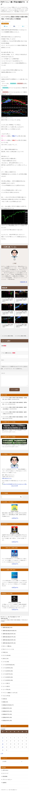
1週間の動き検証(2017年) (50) (9, 636)
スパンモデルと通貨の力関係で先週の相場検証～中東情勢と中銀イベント (7, 313)
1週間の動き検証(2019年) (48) (9, 643)
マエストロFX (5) (6, 695)
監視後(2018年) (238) (7, 717)
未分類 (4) (5, 698)
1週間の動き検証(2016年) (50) (9, 633)
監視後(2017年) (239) (7, 714)
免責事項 (4, 782)
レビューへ (15, 518)
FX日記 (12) (5, 652)
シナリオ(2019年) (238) (8, 680)
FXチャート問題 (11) (7, 646)
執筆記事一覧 (23, 281)
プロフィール (14, 467)
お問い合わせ (5, 770)
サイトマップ (5, 773)
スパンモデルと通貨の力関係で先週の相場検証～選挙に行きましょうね (21, 313)
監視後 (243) (5, 701)
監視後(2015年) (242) (7, 708)
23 (2, 747)
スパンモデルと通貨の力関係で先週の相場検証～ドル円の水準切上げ (21, 325)
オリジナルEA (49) (6, 655)
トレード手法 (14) (6, 689)
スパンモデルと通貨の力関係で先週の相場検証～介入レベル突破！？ (7, 325)
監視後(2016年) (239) (7, 711)
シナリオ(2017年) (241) (8, 674)
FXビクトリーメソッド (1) (8, 649)
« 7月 (2, 753)
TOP (11, 616)
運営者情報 (5, 776)
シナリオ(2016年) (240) (8, 670)
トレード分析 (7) (6, 683)
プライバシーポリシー (7, 779)
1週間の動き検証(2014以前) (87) (9, 630)
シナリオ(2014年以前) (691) (9, 664)
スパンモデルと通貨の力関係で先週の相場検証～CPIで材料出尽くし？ (8, 335)
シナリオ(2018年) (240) (8, 677)
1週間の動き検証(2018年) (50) (9, 639)
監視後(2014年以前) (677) (8, 705)
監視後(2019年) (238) (7, 720)
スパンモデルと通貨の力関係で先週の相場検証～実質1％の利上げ (7, 300)
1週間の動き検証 (5, 23)
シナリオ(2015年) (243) (8, 667)
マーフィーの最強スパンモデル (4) (10, 692)
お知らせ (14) (5, 658)
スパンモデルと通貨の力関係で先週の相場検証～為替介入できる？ (21, 300)
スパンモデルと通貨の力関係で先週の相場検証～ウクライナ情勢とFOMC (21, 335)
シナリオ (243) (6, 661)
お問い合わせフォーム (6, 478)
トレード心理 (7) (6, 686)
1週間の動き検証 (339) (7, 627)
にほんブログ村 (14, 485)
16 (2, 743)
